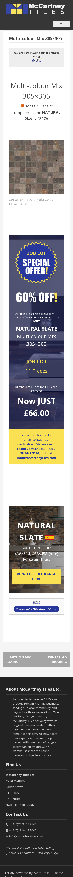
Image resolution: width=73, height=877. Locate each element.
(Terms (30, 848)
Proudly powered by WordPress (26, 873)
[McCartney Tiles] (35, 9)
